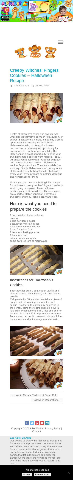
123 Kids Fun (21, 85)
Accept (26, 474)
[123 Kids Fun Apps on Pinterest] (37, 423)
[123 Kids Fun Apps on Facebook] (27, 423)
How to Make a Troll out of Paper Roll (33, 395)
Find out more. (42, 474)
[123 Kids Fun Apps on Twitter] (32, 423)
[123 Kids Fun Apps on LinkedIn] (47, 423)
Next (69, 10)
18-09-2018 (42, 85)
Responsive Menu (60, 42)
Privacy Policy (52, 428)
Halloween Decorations (47, 399)
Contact (36, 431)
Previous (3, 10)
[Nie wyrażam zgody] (68, 472)
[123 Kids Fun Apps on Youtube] (42, 423)
